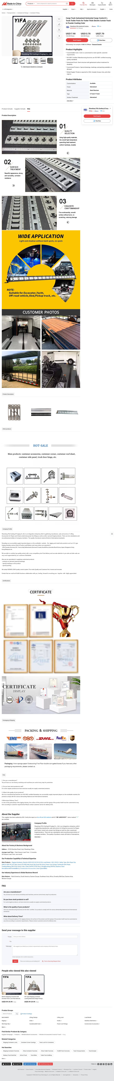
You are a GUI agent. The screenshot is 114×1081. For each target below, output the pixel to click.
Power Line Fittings (62, 1024)
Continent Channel (77, 1069)
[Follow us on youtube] (106, 1064)
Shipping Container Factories (11, 1051)
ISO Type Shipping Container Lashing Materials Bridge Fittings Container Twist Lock (33, 998)
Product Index (87, 1069)
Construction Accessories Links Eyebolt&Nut (33, 868)
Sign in (110, 5)
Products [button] (30, 4)
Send (15, 961)
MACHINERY (5, 1017)
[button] (67, 3)
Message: (9, 946)
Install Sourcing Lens (46, 1064)
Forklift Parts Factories (63, 1051)
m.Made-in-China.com (61, 1071)
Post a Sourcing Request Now (51, 961)
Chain (31, 1020)
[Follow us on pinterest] (109, 1064)
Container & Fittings (22, 13)
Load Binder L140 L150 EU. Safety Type (54, 862)
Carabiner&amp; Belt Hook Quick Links (13, 866)
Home (3, 13)
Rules (111, 9)
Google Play (17, 1064)
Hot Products (21, 1069)
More (3, 1058)
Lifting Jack (60, 1017)
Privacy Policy (84, 1075)
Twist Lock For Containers (46, 1042)
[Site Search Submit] (72, 3)
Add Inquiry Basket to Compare (32, 67)
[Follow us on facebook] (98, 1064)
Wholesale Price (67, 1069)
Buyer (73, 9)
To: (11, 941)
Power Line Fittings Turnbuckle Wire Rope (57, 864)
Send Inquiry (77, 40)
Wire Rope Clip (6, 1024)
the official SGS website (44, 817)
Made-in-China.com (49, 1071)
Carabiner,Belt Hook (34, 1024)
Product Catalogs (27, 1014)
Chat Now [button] (102, 40)
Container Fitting (34, 13)
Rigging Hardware (17, 862)
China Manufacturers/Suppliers (42, 1069)
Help (81, 9)
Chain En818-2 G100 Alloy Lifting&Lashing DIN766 (40, 866)
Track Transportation (79, 1051)
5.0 (91, 111)
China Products (29, 1069)
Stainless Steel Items (90, 1020)
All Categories (8, 9)
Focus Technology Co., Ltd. (44, 1075)
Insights (94, 1069)
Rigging (4, 1020)
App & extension (91, 9)
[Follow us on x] (101, 1064)
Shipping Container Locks (10, 1042)
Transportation (11, 13)
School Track (23, 1055)
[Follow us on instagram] (103, 1064)
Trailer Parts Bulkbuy (46, 1055)
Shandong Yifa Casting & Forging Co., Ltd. (80, 26)
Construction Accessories (92, 1024)
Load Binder (88, 1017)
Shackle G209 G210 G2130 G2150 (33, 862)
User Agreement (67, 1075)
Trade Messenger (30, 1064)
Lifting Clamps (33, 1017)
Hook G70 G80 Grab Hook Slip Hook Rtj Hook (31, 864)
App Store (6, 1064)
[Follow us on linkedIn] (111, 1064)
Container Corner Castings (28, 1042)
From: (10, 937)
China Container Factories (30, 1051)
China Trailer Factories (47, 1051)
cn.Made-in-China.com (73, 1071)
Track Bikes (34, 1055)
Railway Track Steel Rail (9, 1055)
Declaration (75, 1075)
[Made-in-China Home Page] (11, 4)
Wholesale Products (57, 1069)
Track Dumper (92, 1051)
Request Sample (97, 44)
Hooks (59, 1020)
